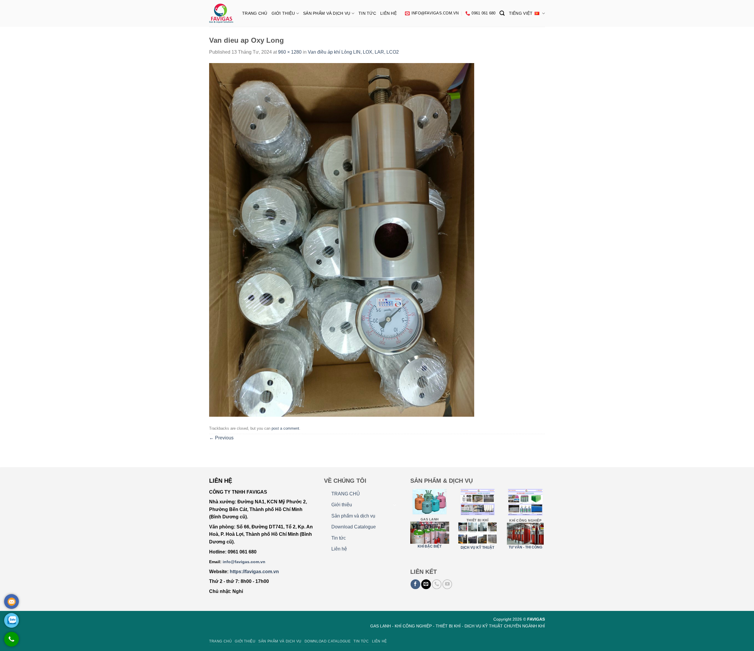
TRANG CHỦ (254, 13)
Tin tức (367, 13)
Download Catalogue (353, 526)
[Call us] (437, 584)
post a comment (285, 428)
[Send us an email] (426, 584)
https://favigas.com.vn (254, 571)
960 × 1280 (290, 52)
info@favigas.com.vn (244, 561)
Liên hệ (388, 13)
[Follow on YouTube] (447, 584)
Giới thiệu (283, 13)
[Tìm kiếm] (502, 13)
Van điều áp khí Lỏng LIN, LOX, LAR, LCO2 (353, 52)
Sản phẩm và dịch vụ (326, 13)
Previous (221, 437)
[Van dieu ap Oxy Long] (341, 239)
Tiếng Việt (521, 13)
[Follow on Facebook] (415, 584)
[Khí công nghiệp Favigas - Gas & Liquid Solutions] (221, 13)
